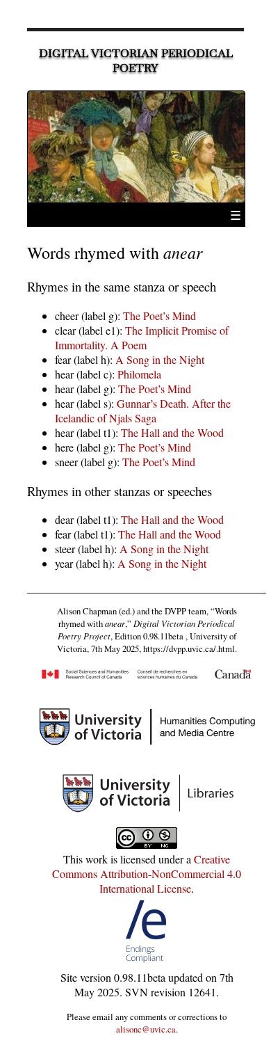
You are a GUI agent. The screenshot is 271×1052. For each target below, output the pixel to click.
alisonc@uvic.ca (146, 1029)
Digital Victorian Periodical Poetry (136, 60)
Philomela (139, 374)
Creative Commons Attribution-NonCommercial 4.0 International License (146, 873)
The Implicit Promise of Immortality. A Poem (142, 337)
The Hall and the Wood (172, 432)
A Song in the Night (159, 359)
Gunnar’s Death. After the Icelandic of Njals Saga (143, 410)
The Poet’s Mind (159, 315)
